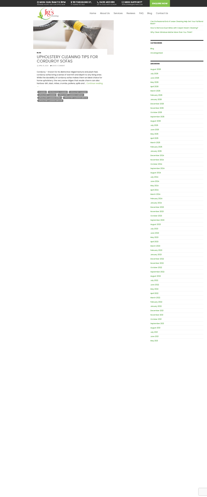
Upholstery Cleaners (78, 92)
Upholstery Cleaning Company (71, 95)
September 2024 (157, 168)
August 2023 (155, 224)
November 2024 (157, 160)
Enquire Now (160, 3)
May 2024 (154, 185)
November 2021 (156, 315)
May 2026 (154, 82)
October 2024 (156, 164)
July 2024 (154, 177)
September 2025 (157, 116)
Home (93, 13)
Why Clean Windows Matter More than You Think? (171, 32)
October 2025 (156, 112)
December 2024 (157, 155)
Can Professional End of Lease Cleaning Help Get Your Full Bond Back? (176, 22)
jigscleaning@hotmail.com (132, 4)
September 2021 (157, 323)
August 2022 (155, 276)
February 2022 (156, 302)
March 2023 (155, 246)
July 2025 (154, 125)
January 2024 (156, 203)
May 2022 (154, 289)
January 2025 (156, 151)
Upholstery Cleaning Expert (50, 98)
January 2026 (156, 99)
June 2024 (154, 181)
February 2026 (156, 95)
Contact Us (162, 13)
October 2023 (156, 216)
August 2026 (155, 69)
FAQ (141, 13)
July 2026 (154, 73)
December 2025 (157, 104)
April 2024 (154, 190)
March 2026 (155, 91)
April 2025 (154, 138)
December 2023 (157, 207)
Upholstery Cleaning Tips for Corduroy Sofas (67, 59)
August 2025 (155, 121)
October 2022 (156, 267)
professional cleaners (58, 92)
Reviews (131, 13)
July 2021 (154, 332)
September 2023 (157, 220)
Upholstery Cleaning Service (75, 98)
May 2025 (154, 134)
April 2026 (154, 86)
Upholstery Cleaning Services (50, 101)
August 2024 (155, 172)
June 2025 (154, 129)
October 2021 (155, 319)
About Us (105, 13)
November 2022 (157, 263)
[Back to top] (203, 493)
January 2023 (156, 254)
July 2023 (154, 228)
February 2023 (156, 250)
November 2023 (157, 211)
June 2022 (154, 285)
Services (118, 13)
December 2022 (157, 259)
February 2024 (156, 198)
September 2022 (157, 272)
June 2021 (154, 336)
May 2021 (154, 341)
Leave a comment (58, 66)
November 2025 (157, 108)
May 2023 (154, 237)
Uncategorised (156, 53)
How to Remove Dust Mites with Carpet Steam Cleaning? (174, 28)
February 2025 (156, 147)
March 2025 (155, 142)
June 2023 (154, 233)
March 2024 (155, 194)
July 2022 (154, 280)
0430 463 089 (107, 2)
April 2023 (154, 241)
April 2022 (154, 293)
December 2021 (156, 310)
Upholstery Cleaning (47, 95)
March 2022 (155, 297)
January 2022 (156, 306)
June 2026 (154, 78)
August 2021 (155, 328)
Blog (149, 13)
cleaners (42, 92)
